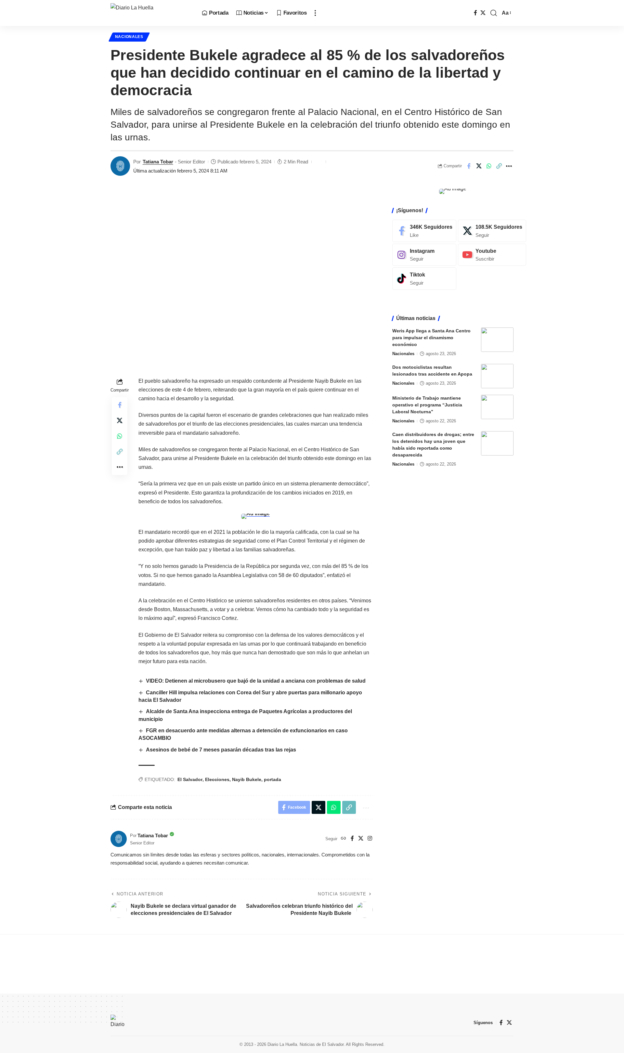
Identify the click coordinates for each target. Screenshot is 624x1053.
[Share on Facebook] (468, 166)
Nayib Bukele (246, 779)
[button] (315, 13)
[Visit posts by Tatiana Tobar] (120, 166)
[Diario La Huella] (150, 13)
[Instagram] (370, 838)
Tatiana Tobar (158, 161)
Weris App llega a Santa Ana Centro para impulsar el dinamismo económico (431, 337)
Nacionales (129, 37)
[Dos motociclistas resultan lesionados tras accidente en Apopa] (497, 376)
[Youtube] (492, 255)
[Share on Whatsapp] (488, 166)
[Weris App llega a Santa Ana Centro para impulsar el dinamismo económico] (497, 339)
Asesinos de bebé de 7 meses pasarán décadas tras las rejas (221, 749)
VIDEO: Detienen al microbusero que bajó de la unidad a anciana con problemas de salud (256, 681)
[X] (483, 12)
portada (272, 779)
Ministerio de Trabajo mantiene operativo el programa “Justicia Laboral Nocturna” (427, 404)
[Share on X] (478, 166)
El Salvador (189, 779)
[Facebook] (475, 12)
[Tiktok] (424, 278)
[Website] (343, 838)
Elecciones (217, 779)
